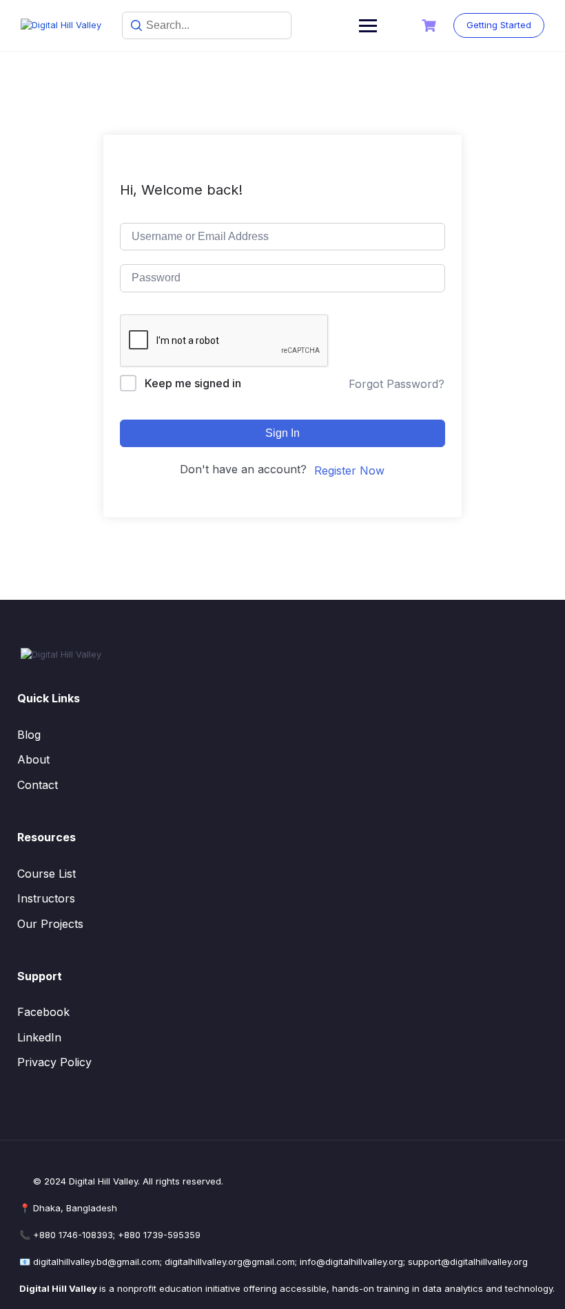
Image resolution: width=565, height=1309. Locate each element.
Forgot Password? (396, 384)
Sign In (282, 433)
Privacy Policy (54, 1062)
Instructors (46, 898)
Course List (46, 873)
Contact (37, 785)
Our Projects (50, 924)
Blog (29, 735)
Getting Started (498, 24)
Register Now (349, 470)
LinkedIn (39, 1037)
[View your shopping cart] (431, 25)
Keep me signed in (193, 383)
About (33, 759)
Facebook (43, 1012)
